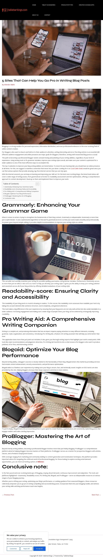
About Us (35, 15)
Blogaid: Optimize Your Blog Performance (18, 194)
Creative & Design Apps (86, 5)
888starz (41, 462)
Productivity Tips (67, 5)
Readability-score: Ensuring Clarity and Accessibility (20, 189)
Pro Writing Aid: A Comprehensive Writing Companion (22, 191)
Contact (47, 15)
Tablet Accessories (48, 5)
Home (34, 5)
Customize (13, 549)
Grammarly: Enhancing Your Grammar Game (19, 187)
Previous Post (8, 495)
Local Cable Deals (77, 168)
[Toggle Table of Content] (36, 184)
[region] (26, 542)
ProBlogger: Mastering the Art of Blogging (18, 196)
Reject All (26, 549)
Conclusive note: (10, 198)
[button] (51, 551)
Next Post (96, 495)
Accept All (39, 549)
